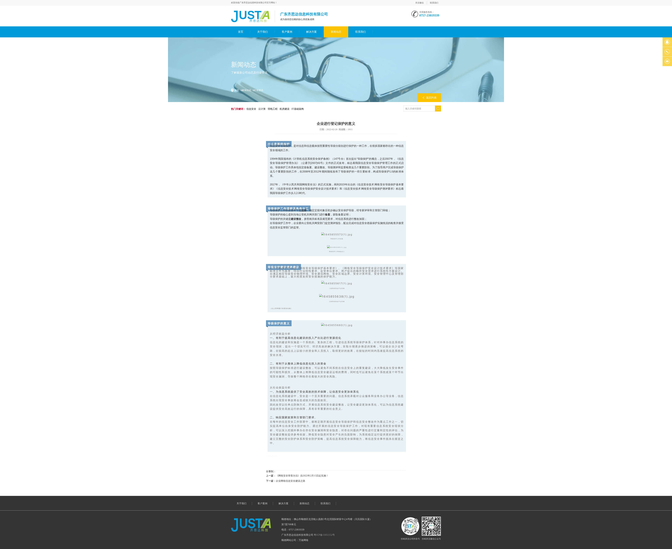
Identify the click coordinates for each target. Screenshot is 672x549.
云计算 (262, 109)
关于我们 (262, 31)
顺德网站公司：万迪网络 (294, 540)
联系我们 (434, 3)
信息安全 (251, 109)
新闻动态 (336, 31)
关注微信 (419, 3)
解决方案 (311, 31)
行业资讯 (258, 90)
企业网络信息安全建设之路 (290, 481)
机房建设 (284, 109)
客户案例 (287, 31)
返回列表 (431, 97)
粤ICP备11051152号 (324, 535)
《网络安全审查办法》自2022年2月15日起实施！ (302, 475)
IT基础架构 (298, 109)
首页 (240, 31)
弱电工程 (273, 109)
